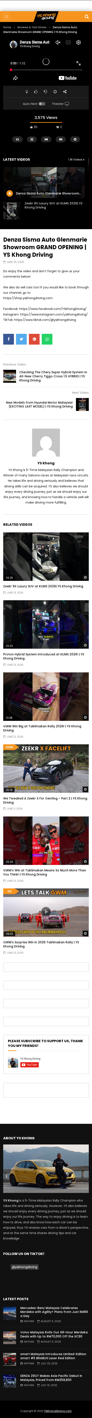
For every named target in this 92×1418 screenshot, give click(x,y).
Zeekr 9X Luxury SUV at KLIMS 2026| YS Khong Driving (53, 205)
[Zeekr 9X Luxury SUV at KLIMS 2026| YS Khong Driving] (11, 210)
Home (7, 27)
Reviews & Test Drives (32, 27)
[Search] (86, 16)
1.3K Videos (75, 159)
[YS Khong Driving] (46, 16)
